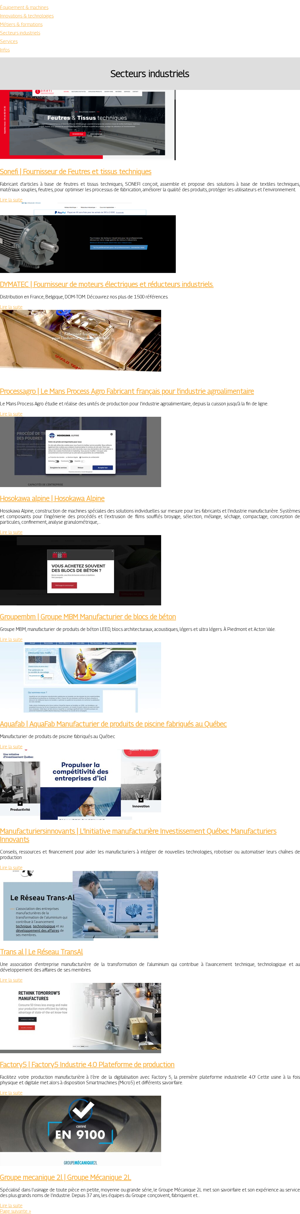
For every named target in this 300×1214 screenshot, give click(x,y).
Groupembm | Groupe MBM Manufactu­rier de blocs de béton (88, 616)
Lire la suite (11, 200)
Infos (5, 50)
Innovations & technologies (27, 16)
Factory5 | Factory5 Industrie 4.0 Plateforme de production (87, 1064)
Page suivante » (15, 1211)
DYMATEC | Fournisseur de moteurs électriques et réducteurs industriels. (107, 284)
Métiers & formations (21, 24)
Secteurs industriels (20, 33)
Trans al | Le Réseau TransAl (41, 951)
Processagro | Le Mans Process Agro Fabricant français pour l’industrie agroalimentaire (127, 391)
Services (9, 41)
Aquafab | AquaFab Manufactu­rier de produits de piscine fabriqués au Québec (113, 724)
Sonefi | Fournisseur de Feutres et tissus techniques (75, 171)
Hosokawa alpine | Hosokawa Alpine (52, 498)
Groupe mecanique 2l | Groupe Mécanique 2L (65, 1177)
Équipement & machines (24, 7)
